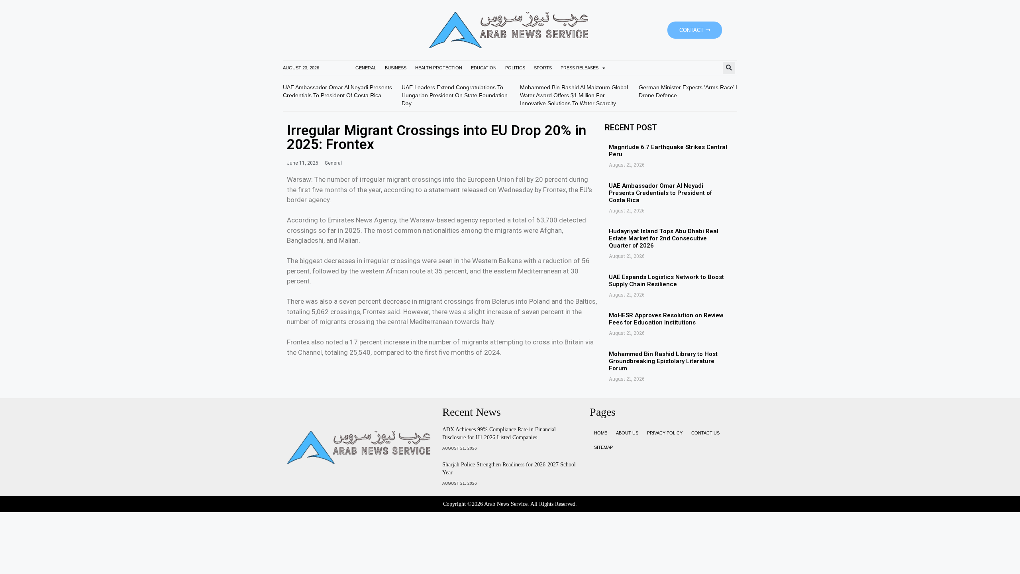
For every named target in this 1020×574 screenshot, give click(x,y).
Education (483, 67)
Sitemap (603, 447)
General (365, 67)
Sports (543, 67)
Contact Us (705, 433)
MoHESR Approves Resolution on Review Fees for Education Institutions (666, 319)
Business (395, 67)
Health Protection (438, 67)
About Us (627, 433)
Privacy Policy (665, 433)
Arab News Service (506, 504)
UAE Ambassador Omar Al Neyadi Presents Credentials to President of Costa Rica (660, 193)
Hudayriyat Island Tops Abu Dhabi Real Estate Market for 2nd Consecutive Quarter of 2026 (663, 238)
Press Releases (579, 67)
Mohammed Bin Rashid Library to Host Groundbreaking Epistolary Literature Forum (663, 361)
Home (600, 433)
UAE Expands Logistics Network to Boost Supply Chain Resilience (666, 280)
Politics (515, 67)
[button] (729, 68)
